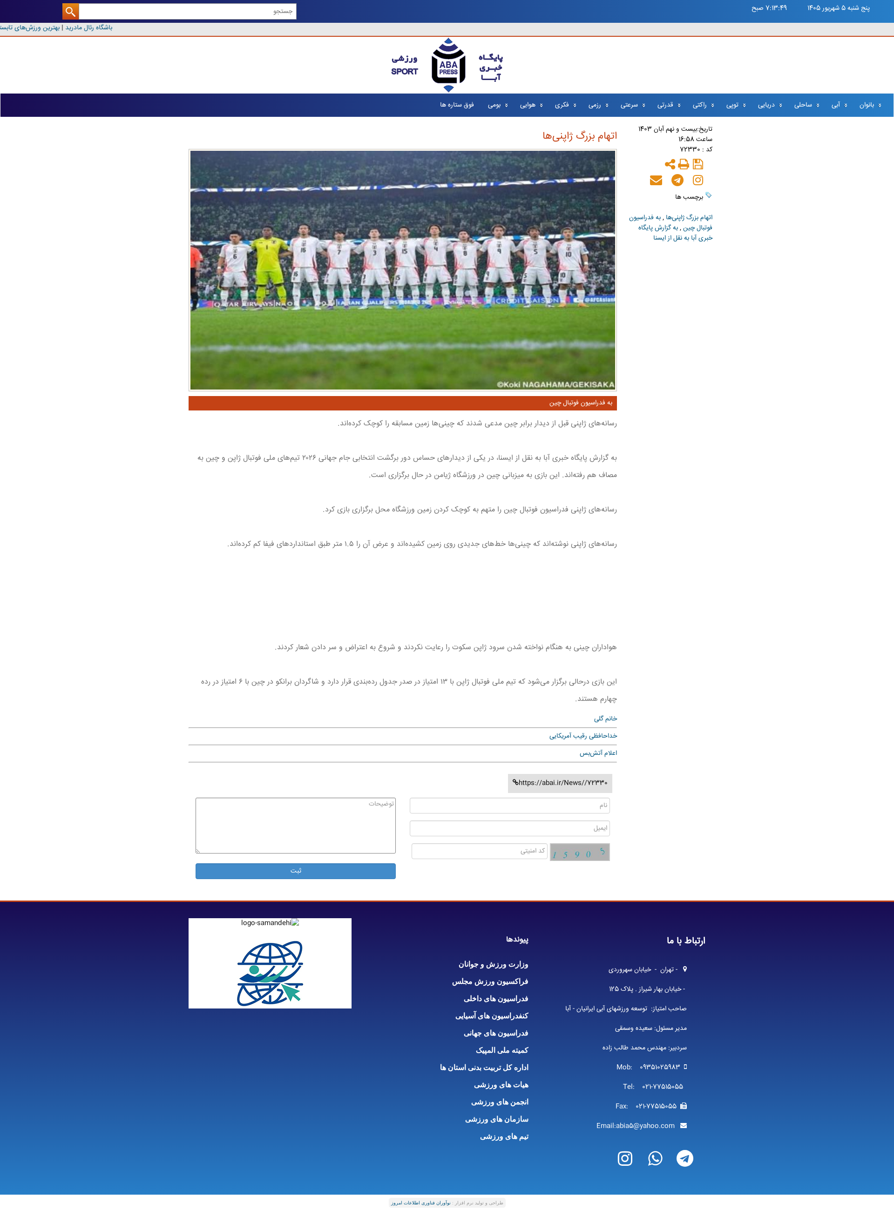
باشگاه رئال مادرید (94, 28)
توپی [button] (732, 105)
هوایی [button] (527, 105)
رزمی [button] (595, 105)
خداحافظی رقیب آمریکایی (583, 736)
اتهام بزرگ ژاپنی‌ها (689, 218)
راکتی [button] (700, 105)
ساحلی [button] (803, 105)
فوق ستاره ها (457, 105)
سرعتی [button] (629, 105)
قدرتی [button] (665, 105)
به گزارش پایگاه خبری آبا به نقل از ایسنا (675, 233)
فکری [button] (562, 105)
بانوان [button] (867, 105)
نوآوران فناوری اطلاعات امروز (421, 1202)
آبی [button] (836, 105)
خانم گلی (605, 719)
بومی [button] (494, 105)
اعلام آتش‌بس (598, 753)
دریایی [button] (766, 105)
